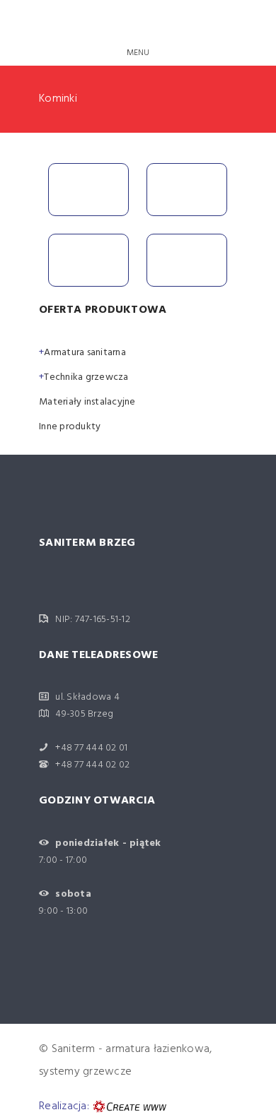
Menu (138, 53)
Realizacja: (64, 1106)
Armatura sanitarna (85, 353)
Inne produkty (69, 427)
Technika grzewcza (86, 377)
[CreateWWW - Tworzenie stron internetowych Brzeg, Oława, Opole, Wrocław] (127, 1106)
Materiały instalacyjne (87, 402)
